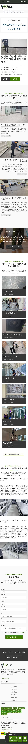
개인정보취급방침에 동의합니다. (14, 632)
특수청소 (14, 692)
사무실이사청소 (21, 708)
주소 (2, 618)
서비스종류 (3, 594)
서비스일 (3, 606)
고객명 (2, 589)
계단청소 (19, 712)
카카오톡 (25, 740)
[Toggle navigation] (25, 6)
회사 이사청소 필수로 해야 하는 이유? (13, 125)
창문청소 (19, 710)
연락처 (2, 601)
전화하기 (15, 79)
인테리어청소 (9, 708)
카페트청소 (4, 712)
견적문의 (5, 79)
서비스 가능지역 (5, 678)
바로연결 (11, 740)
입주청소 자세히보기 (14, 247)
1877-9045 (23, 1)
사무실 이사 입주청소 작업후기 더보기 (14, 454)
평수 (2, 613)
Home (3, 10)
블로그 (20, 740)
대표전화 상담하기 (12, 657)
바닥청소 (14, 694)
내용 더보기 (5, 135)
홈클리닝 (14, 700)
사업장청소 (14, 686)
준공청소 (14, 697)
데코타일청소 (4, 714)
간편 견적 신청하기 (12, 637)
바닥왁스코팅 (13, 710)
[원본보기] (22, 632)
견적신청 (15, 740)
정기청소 (14, 689)
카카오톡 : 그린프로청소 (7, 729)
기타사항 (3, 625)
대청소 (3, 710)
